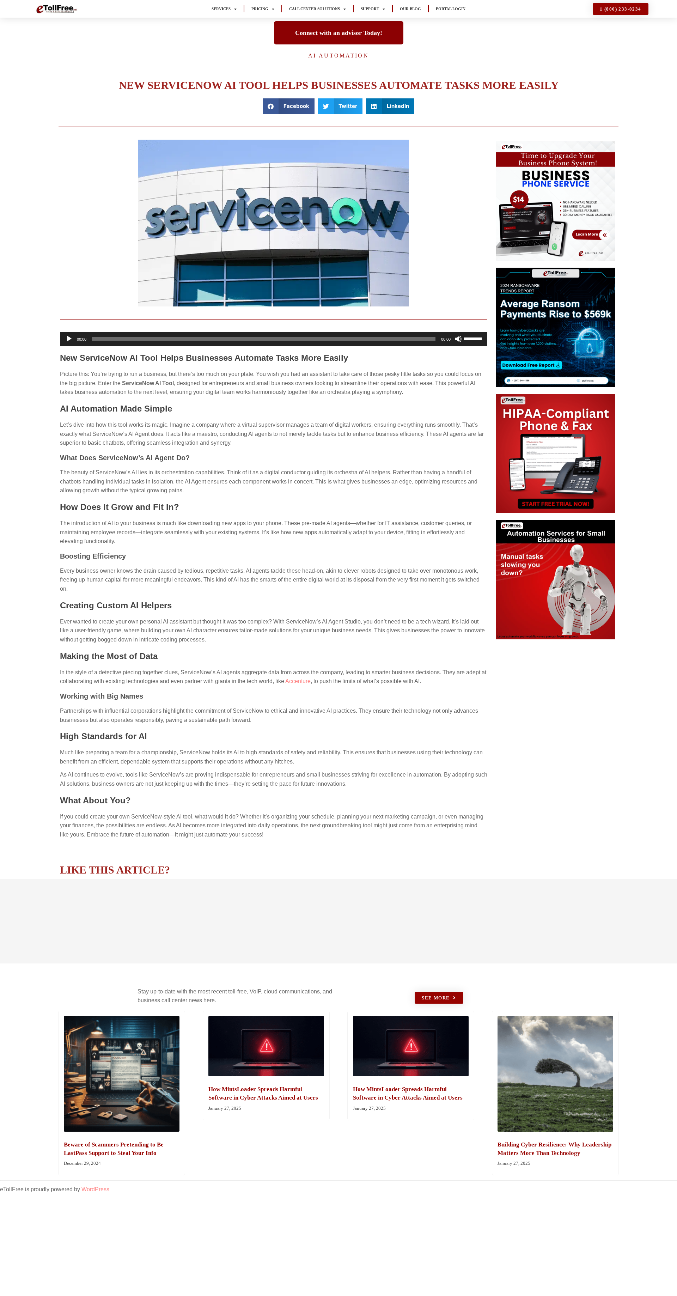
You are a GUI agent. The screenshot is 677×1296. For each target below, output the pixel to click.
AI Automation (338, 56)
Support (370, 9)
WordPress (95, 1189)
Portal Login (450, 9)
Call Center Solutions (314, 9)
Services (221, 9)
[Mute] (458, 338)
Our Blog (410, 9)
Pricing (259, 9)
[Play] (69, 338)
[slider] (474, 338)
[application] (273, 339)
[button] (289, 106)
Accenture (298, 681)
